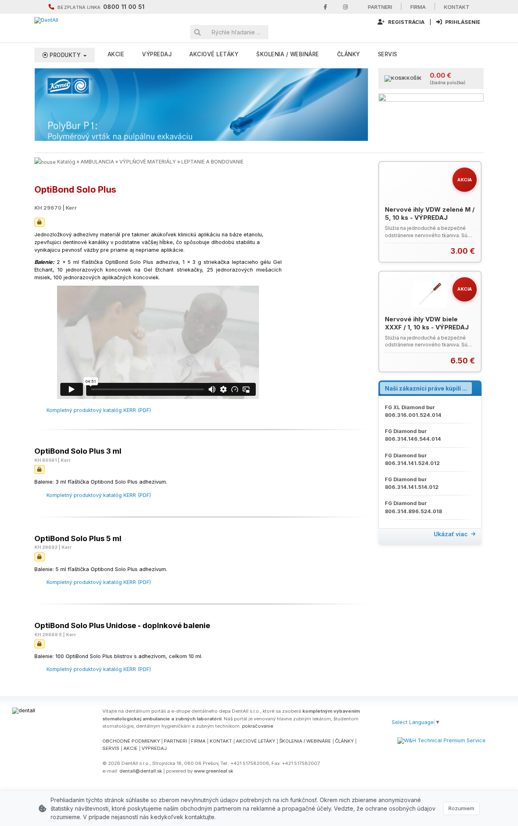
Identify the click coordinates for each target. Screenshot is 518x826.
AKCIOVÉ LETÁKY (255, 741)
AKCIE (116, 54)
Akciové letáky (213, 54)
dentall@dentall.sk (140, 771)
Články (348, 54)
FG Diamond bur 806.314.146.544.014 (413, 435)
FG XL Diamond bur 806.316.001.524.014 (413, 411)
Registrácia (406, 22)
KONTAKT (221, 741)
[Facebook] (325, 7)
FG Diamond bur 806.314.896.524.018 (413, 507)
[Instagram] (345, 7)
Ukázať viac (451, 534)
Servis (387, 54)
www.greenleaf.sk (213, 771)
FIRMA (198, 741)
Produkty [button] (65, 55)
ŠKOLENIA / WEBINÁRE (305, 741)
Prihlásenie (462, 22)
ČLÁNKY (344, 741)
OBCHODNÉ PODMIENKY (131, 741)
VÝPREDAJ (157, 54)
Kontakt (456, 7)
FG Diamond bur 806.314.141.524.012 (412, 459)
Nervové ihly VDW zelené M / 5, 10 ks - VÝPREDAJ (430, 213)
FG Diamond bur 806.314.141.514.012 (412, 483)
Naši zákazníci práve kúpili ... (426, 388)
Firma (418, 7)
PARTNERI (175, 741)
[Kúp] (470, 251)
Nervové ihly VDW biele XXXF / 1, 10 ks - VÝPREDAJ (427, 323)
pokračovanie (257, 726)
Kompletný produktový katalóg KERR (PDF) (99, 410)
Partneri (380, 7)
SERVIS (110, 748)
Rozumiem (461, 808)
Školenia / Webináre (287, 54)
